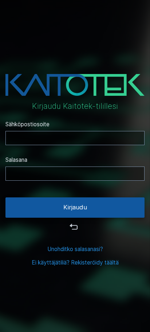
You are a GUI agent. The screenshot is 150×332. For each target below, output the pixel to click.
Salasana (16, 159)
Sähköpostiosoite (27, 124)
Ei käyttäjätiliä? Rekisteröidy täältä (75, 262)
